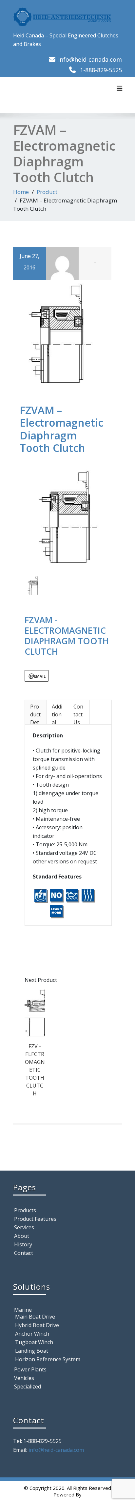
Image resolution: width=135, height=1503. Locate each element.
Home (21, 192)
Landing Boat (31, 1350)
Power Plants (30, 1369)
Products (25, 1210)
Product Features (35, 1218)
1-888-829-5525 (101, 70)
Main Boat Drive (35, 1316)
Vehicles (24, 1378)
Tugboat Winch (34, 1342)
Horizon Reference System (47, 1359)
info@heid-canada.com (90, 59)
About (21, 1235)
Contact (23, 1253)
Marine (23, 1309)
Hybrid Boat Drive (37, 1325)
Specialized (27, 1386)
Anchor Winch (32, 1333)
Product (47, 192)
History (23, 1244)
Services (24, 1227)
